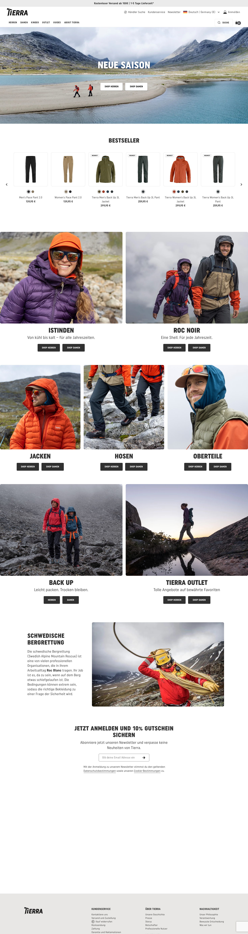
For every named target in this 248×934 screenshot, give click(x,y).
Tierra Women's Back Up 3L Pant (218, 199)
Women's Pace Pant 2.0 (68, 197)
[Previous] (6, 184)
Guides (57, 22)
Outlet (46, 22)
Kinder (35, 22)
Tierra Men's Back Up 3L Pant (143, 197)
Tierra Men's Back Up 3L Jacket (105, 199)
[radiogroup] (31, 192)
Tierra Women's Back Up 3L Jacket (180, 199)
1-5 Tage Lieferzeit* (142, 3)
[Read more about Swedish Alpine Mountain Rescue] (158, 664)
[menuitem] (13, 22)
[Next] (241, 184)
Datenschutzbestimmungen (100, 770)
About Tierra (71, 22)
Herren (13, 22)
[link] (30, 179)
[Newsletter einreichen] (146, 757)
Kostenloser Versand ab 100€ (111, 3)
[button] (237, 22)
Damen (24, 22)
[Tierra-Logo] (17, 12)
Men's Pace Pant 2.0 (30, 197)
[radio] (29, 192)
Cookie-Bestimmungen (147, 770)
